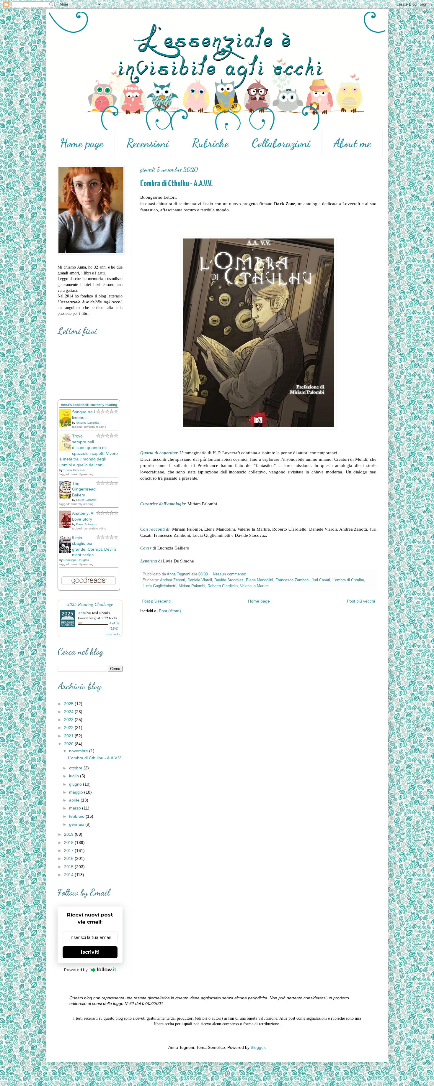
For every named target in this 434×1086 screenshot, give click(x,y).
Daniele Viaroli (199, 580)
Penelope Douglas (76, 560)
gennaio (77, 824)
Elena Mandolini (259, 580)
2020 (69, 743)
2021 (69, 735)
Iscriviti (90, 952)
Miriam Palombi (192, 586)
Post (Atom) (170, 610)
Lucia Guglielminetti (159, 586)
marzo (75, 808)
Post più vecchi (361, 601)
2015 (69, 866)
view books (113, 634)
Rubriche (210, 143)
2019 (69, 834)
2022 (69, 727)
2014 (69, 874)
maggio (76, 792)
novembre (79, 750)
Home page (81, 143)
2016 (69, 858)
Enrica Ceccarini (74, 470)
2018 (69, 842)
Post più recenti (156, 601)
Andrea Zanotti (172, 580)
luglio (74, 776)
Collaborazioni (281, 143)
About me (352, 143)
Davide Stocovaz (229, 580)
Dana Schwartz (86, 524)
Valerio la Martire (254, 586)
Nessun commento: (230, 574)
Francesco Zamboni (292, 580)
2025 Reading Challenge (90, 604)
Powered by (76, 969)
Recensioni (147, 143)
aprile (75, 800)
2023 (69, 719)
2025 (69, 703)
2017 (69, 850)
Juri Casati (321, 580)
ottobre (76, 768)
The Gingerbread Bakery (84, 489)
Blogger (258, 1047)
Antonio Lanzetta (87, 422)
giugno (76, 784)
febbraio (77, 816)
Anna (82, 612)
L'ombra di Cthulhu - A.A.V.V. (176, 184)
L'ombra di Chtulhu (348, 580)
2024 (69, 711)
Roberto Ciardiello (223, 586)
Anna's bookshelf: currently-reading (89, 405)
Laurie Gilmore (86, 499)
